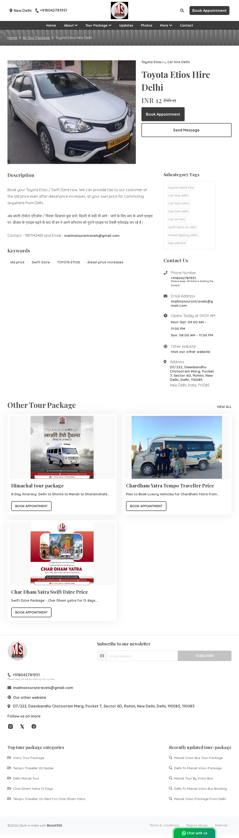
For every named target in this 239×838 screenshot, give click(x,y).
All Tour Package (36, 37)
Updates (126, 25)
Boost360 (54, 825)
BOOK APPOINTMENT (31, 506)
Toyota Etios (151, 62)
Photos (146, 25)
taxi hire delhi (178, 211)
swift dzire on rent (182, 227)
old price (17, 262)
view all (224, 406)
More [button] (164, 25)
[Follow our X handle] (22, 726)
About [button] (69, 25)
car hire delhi (178, 195)
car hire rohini (178, 203)
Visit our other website (190, 352)
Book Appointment (163, 114)
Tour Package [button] (97, 25)
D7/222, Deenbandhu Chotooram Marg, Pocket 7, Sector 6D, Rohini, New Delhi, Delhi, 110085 (192, 373)
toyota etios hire (181, 187)
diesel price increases (105, 262)
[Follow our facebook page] (34, 726)
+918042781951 (53, 10)
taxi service (177, 243)
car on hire (176, 219)
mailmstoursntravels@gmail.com (192, 303)
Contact (186, 25)
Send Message (186, 130)
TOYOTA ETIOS (68, 262)
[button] (182, 10)
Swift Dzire (41, 262)
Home (51, 25)
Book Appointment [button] (209, 10)
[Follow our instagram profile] (10, 726)
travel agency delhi (183, 235)
